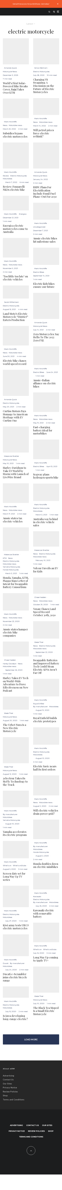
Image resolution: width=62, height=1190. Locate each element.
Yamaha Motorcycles (11, 567)
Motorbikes (7, 179)
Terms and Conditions (13, 1099)
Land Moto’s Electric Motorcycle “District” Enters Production (15, 317)
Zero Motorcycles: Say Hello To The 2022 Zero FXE (46, 337)
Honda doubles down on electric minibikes (45, 865)
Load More (31, 1039)
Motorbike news (15, 125)
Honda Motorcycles (11, 570)
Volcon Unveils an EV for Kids (45, 570)
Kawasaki (37, 896)
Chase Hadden (10, 660)
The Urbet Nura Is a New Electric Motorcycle (14, 728)
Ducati (6, 963)
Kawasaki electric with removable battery (43, 913)
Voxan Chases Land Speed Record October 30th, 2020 (44, 612)
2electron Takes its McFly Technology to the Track (15, 781)
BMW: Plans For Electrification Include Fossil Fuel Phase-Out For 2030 (45, 192)
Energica (22, 214)
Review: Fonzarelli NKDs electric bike (14, 188)
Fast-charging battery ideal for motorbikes (42, 430)
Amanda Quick (10, 68)
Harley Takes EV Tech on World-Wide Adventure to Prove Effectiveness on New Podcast (15, 684)
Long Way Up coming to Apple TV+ (45, 959)
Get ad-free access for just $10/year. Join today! (31, 4)
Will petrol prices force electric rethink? (43, 133)
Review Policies (10, 1091)
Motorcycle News (10, 71)
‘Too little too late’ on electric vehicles (15, 278)
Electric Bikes (38, 272)
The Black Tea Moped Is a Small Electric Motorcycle (46, 1011)
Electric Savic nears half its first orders (44, 768)
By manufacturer (10, 814)
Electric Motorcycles (18, 176)
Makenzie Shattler (11, 456)
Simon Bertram (40, 68)
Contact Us (8, 1079)
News (5, 125)
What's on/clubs (19, 865)
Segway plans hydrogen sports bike (45, 476)
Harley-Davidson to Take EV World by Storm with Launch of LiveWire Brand (16, 472)
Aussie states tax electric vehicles (12, 520)
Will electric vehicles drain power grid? (45, 812)
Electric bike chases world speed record (14, 362)
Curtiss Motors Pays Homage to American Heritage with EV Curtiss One (15, 416)
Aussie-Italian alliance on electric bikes (44, 383)
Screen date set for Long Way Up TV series (14, 876)
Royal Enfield (38, 704)
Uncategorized (39, 227)
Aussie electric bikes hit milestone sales (45, 240)
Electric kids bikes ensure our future (44, 285)
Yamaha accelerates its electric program (15, 833)
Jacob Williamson (11, 302)
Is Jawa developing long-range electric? (15, 1017)
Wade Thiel (8, 713)
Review (6, 176)
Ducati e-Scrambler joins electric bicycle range (15, 977)
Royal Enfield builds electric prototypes (45, 720)
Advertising (8, 1076)
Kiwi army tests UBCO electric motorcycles (16, 927)
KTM (5, 558)
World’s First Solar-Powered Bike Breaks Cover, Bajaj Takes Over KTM (15, 88)
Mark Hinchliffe (10, 122)
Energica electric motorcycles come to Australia (15, 229)
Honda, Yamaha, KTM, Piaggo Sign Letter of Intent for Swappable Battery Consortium (16, 582)
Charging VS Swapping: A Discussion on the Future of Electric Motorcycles (43, 86)
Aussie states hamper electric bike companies (15, 632)
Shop (5, 1095)
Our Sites (7, 1083)
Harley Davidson (9, 664)
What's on (7, 865)
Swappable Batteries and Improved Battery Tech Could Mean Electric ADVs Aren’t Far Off (46, 666)
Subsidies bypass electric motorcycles (15, 135)
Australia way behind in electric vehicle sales (45, 522)
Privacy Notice (10, 1087)
